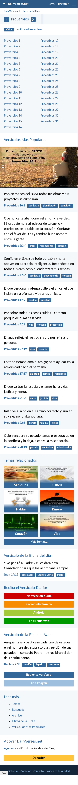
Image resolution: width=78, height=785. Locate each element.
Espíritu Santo (45, 575)
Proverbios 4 (12, 58)
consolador (27, 575)
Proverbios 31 (49, 121)
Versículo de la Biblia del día (27, 556)
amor (32, 246)
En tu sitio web (39, 621)
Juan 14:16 (11, 574)
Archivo (17, 715)
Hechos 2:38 (12, 664)
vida (31, 325)
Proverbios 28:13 (15, 447)
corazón (62, 246)
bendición (66, 205)
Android (39, 612)
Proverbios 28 (49, 104)
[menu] (74, 5)
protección (56, 325)
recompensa (46, 246)
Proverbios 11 (13, 98)
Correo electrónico (39, 604)
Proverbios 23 (49, 75)
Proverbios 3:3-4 (15, 246)
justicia (44, 398)
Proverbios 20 (49, 58)
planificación (49, 205)
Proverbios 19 (49, 52)
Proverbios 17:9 (14, 300)
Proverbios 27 (49, 98)
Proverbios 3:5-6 (15, 275)
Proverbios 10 (13, 92)
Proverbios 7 (12, 75)
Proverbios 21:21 (15, 398)
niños (55, 423)
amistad (45, 300)
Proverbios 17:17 (15, 373)
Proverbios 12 (13, 104)
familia (46, 374)
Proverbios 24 (49, 81)
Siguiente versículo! (39, 674)
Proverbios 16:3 (14, 205)
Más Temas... (39, 541)
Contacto (38, 771)
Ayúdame (10, 748)
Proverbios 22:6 (14, 423)
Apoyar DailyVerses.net (23, 742)
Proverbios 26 (49, 92)
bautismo (54, 664)
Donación (39, 758)
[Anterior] (6, 19)
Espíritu (40, 664)
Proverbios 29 (49, 110)
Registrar (63, 4)
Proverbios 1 (12, 40)
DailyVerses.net (12, 11)
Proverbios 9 (12, 87)
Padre (60, 575)
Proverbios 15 (13, 121)
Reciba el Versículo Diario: (25, 588)
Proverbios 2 (12, 46)
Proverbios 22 (49, 69)
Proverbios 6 (12, 69)
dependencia (51, 276)
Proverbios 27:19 (15, 349)
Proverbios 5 (12, 63)
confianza (34, 205)
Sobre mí (13, 771)
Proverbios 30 (49, 115)
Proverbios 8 (12, 81)
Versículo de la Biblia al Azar (27, 635)
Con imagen (39, 683)
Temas (51, 4)
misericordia (64, 447)
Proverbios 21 (49, 63)
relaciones (60, 374)
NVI (8, 29)
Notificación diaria (39, 596)
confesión (47, 447)
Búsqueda (18, 710)
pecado (34, 447)
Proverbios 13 (13, 110)
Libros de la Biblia (31, 11)
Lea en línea (29, 29)
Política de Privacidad (58, 771)
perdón (33, 300)
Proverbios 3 (12, 52)
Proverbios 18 (49, 46)
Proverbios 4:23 (14, 324)
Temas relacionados (20, 461)
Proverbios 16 (13, 127)
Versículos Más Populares (25, 140)
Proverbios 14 (13, 115)
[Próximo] (33, 19)
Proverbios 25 (49, 87)
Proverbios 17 (49, 40)
